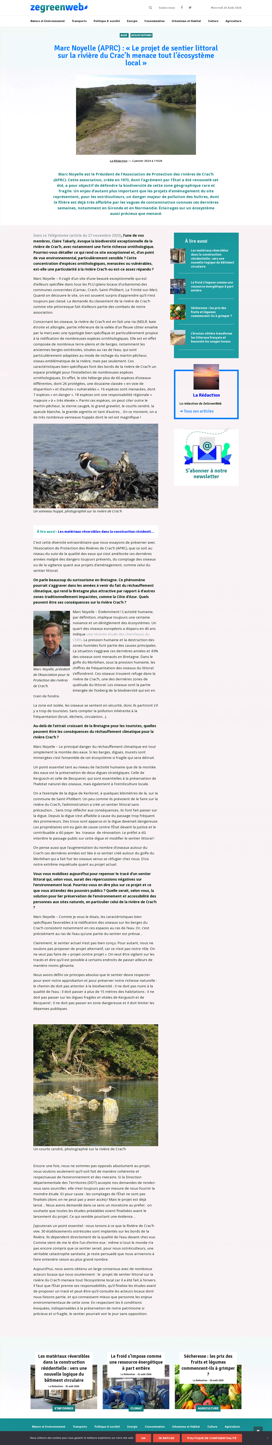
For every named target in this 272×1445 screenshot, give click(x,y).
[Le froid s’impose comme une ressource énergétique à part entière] (177, 286)
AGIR (124, 35)
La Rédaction (118, 161)
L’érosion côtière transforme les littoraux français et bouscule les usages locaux (211, 337)
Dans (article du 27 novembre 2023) (77, 235)
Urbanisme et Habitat (186, 1427)
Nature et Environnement (48, 1427)
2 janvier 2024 (141, 161)
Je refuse (166, 1438)
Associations (141, 35)
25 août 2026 (72, 1386)
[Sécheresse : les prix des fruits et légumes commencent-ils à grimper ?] (177, 312)
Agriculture (232, 1427)
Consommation (155, 1427)
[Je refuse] (267, 1438)
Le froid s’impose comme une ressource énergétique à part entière (212, 286)
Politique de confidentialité (211, 1438)
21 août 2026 (144, 1374)
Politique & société (107, 1427)
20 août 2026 (217, 1380)
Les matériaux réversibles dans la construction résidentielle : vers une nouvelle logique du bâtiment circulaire (148, 531)
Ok (143, 1438)
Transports (80, 1427)
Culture (212, 1427)
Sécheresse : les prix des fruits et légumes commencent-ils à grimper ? (211, 312)
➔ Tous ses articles (196, 411)
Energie (132, 1427)
